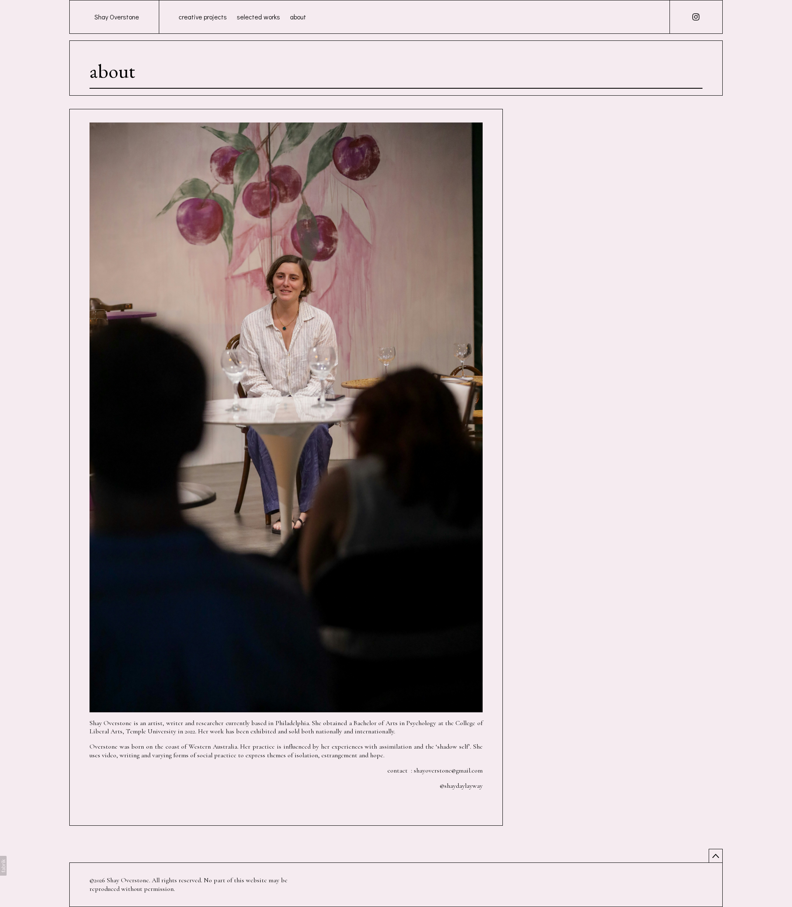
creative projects (203, 16)
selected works (258, 16)
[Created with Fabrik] (3, 866)
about (298, 16)
